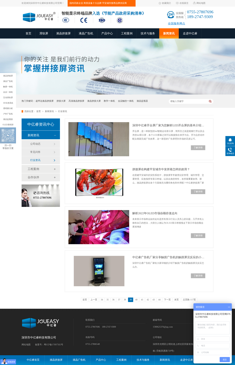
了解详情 (198, 147)
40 (136, 299)
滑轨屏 (43, 33)
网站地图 (200, 3)
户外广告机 (8, 114)
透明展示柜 (8, 108)
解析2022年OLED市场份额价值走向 (154, 213)
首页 (28, 33)
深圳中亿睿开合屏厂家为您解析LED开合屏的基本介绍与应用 (168, 125)
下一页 (167, 299)
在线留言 (184, 3)
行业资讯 (62, 111)
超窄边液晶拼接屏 (45, 101)
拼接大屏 (61, 101)
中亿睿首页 (33, 359)
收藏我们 (166, 3)
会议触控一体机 (126, 101)
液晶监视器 (142, 101)
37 (119, 299)
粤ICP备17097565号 (53, 344)
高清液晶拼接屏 (76, 101)
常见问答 (35, 152)
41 (142, 299)
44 (159, 299)
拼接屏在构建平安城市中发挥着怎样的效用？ (161, 169)
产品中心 (107, 33)
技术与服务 (148, 33)
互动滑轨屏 (8, 97)
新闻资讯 (169, 33)
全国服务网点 (176, 23)
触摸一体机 (8, 87)
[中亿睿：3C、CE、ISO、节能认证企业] (93, 24)
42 (148, 299)
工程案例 (127, 33)
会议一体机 (8, 92)
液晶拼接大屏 (94, 101)
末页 (176, 299)
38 (125, 299)
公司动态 (35, 143)
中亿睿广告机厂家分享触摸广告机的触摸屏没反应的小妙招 (168, 257)
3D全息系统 (8, 103)
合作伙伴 (33, 177)
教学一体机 (109, 101)
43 (154, 299)
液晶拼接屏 (63, 33)
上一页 (93, 299)
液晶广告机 (86, 33)
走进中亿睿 (190, 33)
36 (113, 299)
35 (107, 299)
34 (102, 299)
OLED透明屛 (8, 125)
